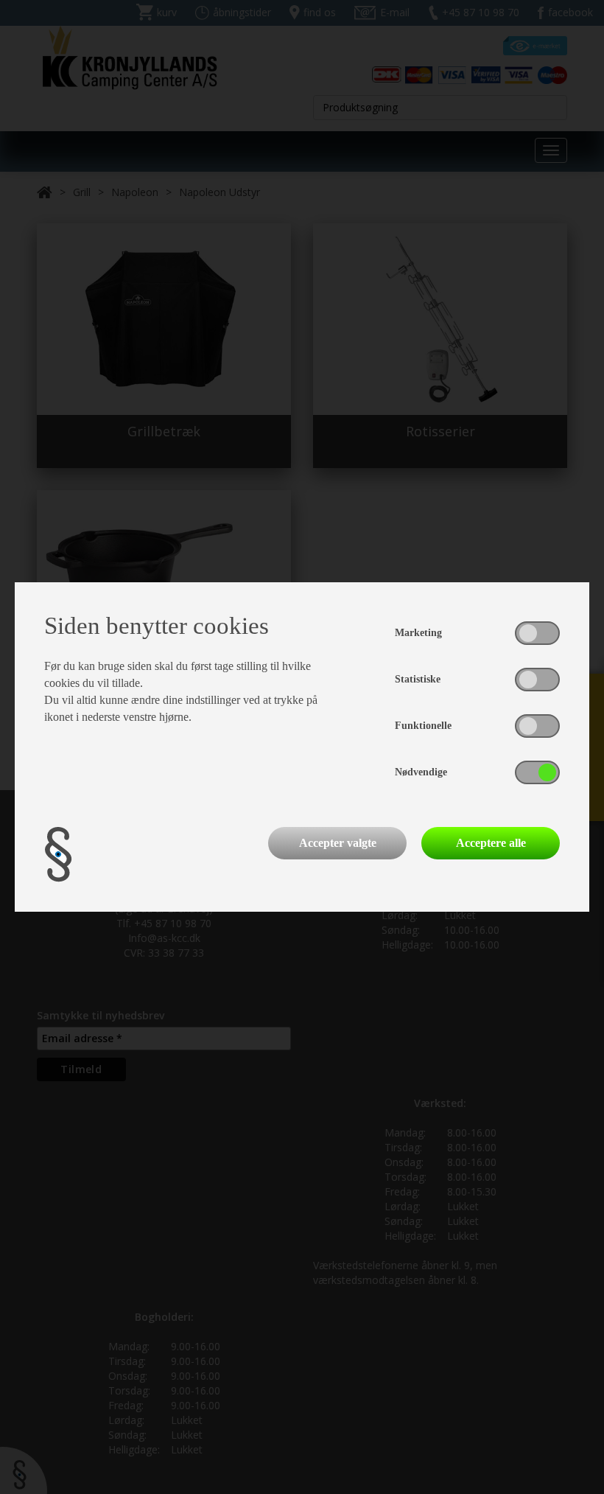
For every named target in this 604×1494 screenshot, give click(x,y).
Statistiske (417, 679)
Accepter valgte (337, 843)
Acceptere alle (491, 843)
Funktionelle (423, 725)
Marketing (418, 632)
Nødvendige (421, 772)
